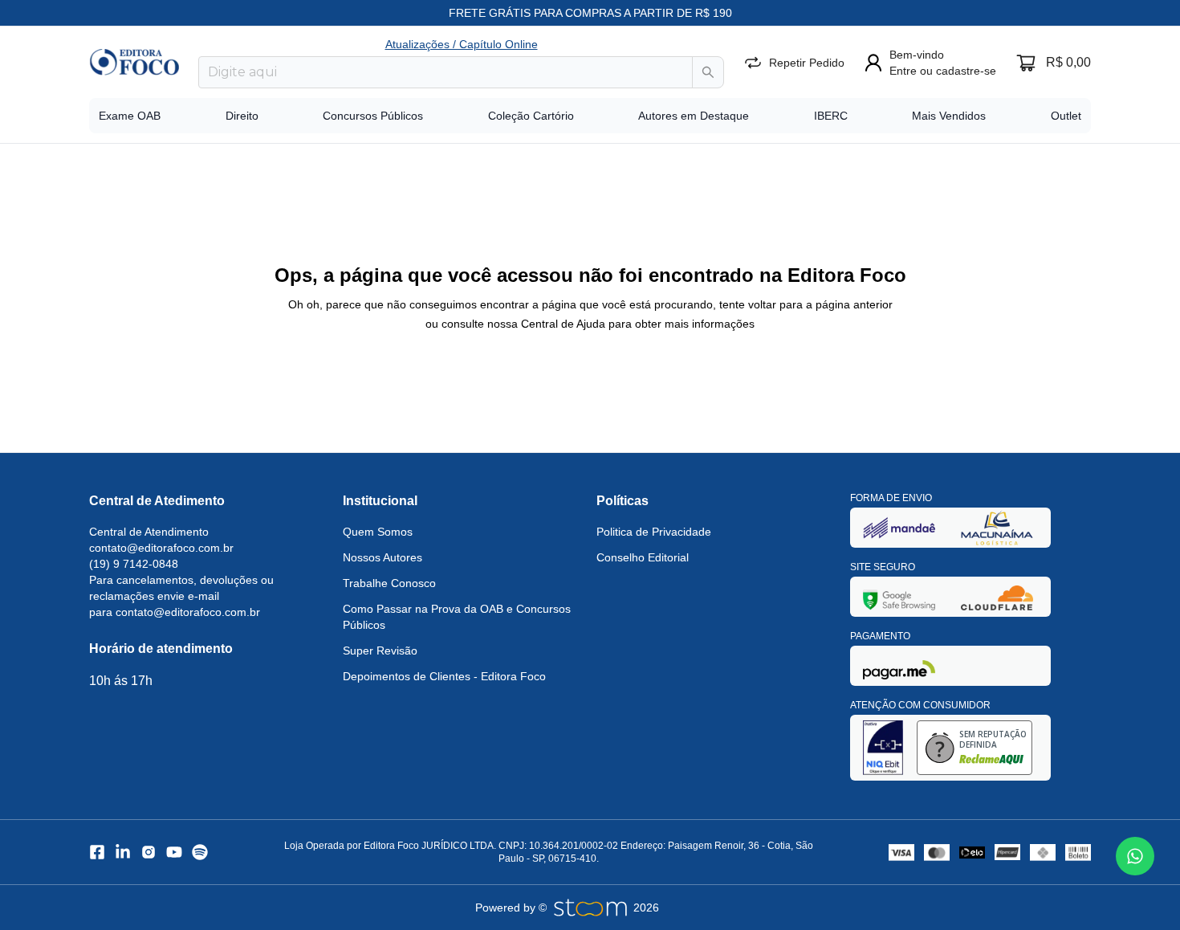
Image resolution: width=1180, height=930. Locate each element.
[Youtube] (174, 852)
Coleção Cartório (531, 115)
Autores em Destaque (693, 115)
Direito (242, 115)
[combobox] (445, 72)
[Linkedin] (123, 852)
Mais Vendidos (949, 115)
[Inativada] (899, 527)
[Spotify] (200, 852)
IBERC (831, 115)
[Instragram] (148, 852)
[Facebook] (97, 852)
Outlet (1066, 115)
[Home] (134, 62)
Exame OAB (130, 115)
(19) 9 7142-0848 (133, 563)
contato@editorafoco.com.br (161, 547)
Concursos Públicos (373, 115)
